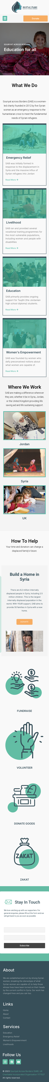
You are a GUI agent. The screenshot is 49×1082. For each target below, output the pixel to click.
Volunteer (24, 767)
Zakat (24, 879)
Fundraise (24, 711)
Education (13, 291)
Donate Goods (24, 823)
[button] (4, 18)
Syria (24, 481)
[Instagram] (5, 1061)
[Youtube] (18, 1061)
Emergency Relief (18, 157)
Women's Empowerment (23, 352)
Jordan (24, 444)
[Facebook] (11, 1061)
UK (24, 518)
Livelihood (13, 222)
